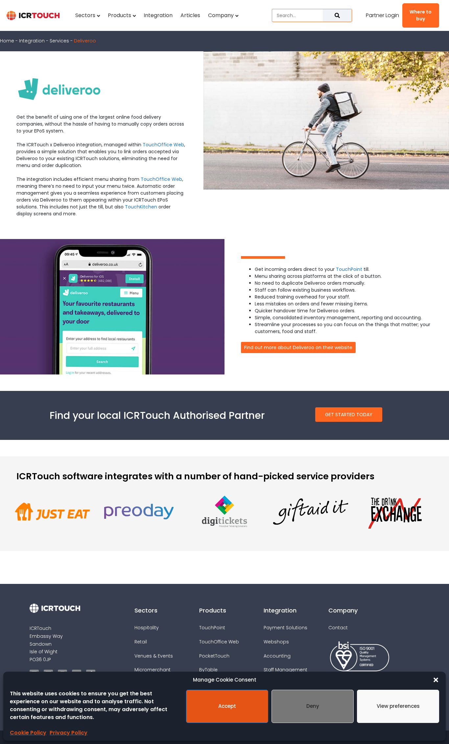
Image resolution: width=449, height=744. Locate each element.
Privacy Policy (68, 732)
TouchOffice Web (163, 144)
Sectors (85, 15)
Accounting (277, 656)
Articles (190, 15)
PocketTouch (214, 656)
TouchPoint (349, 269)
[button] (436, 680)
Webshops (276, 641)
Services (59, 40)
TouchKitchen (141, 207)
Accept (227, 706)
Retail (140, 641)
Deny (312, 706)
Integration (158, 15)
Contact (338, 627)
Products (119, 15)
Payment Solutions (285, 627)
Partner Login (382, 15)
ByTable (208, 669)
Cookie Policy (28, 732)
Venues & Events (153, 656)
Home (7, 40)
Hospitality (146, 627)
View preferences (398, 706)
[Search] (337, 15)
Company (221, 15)
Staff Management (285, 669)
